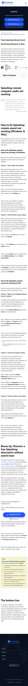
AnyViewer (3, 33)
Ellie (7, 65)
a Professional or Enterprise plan (10, 563)
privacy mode (19, 571)
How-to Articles (9, 33)
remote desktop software (8, 466)
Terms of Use (18, 682)
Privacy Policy (10, 682)
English (14, 665)
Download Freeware (12, 19)
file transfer (4, 488)
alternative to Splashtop (8, 462)
